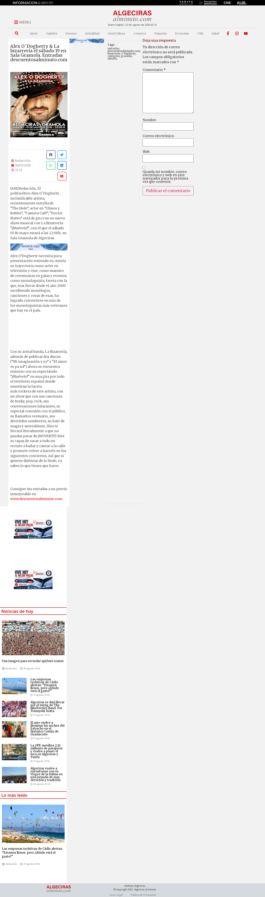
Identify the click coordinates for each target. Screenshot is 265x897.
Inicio (34, 33)
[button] (16, 33)
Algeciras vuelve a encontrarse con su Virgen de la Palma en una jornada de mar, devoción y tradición (46, 774)
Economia (182, 33)
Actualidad (92, 33)
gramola (126, 56)
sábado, (112, 58)
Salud (215, 33)
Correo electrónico (158, 136)
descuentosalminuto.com (123, 51)
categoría (113, 56)
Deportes (160, 33)
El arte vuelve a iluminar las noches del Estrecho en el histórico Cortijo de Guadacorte (47, 728)
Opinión (51, 33)
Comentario (154, 70)
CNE (200, 33)
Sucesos (71, 33)
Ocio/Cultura (116, 33)
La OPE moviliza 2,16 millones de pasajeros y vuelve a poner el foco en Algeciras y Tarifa (46, 751)
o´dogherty (128, 53)
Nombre (149, 120)
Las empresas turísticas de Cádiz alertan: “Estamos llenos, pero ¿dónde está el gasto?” (44, 685)
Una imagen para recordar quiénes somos (33, 661)
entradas (113, 48)
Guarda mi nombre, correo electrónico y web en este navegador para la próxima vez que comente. (165, 176)
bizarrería (113, 53)
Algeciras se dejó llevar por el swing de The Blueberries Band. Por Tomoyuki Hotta (47, 706)
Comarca (139, 33)
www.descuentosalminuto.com (36, 499)
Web (146, 151)
